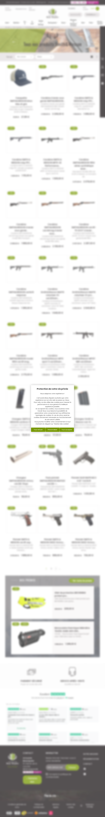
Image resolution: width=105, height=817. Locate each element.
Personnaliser (52, 430)
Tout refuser (38, 430)
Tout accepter (67, 430)
